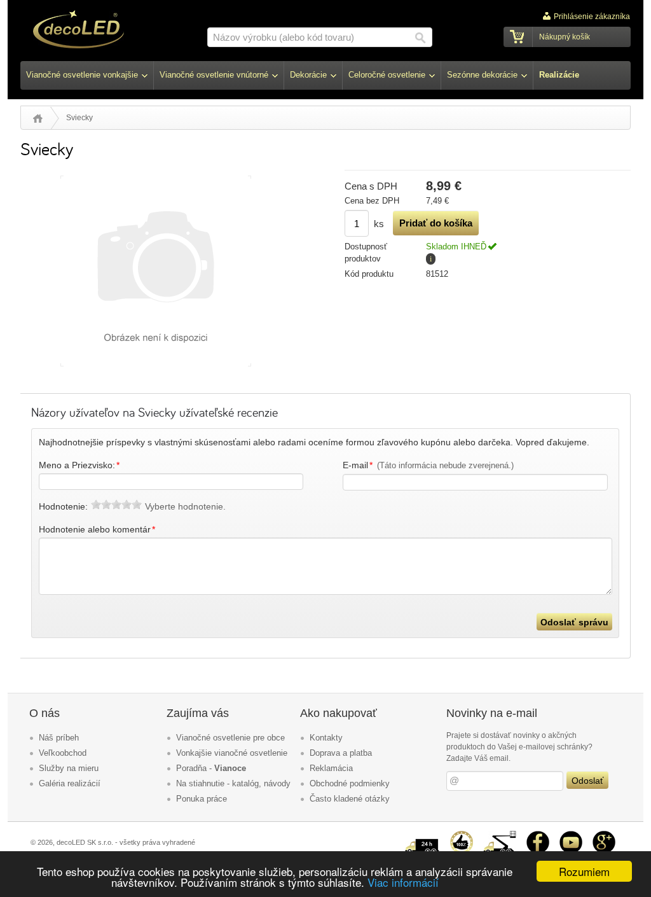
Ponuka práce (201, 798)
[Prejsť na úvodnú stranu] (78, 31)
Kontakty (326, 737)
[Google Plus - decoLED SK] (604, 836)
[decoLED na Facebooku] (537, 836)
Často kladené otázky (350, 798)
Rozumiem (584, 871)
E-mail (428, 465)
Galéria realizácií (69, 783)
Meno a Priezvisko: (79, 465)
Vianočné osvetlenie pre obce (230, 737)
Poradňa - (211, 768)
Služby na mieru (69, 768)
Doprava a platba (341, 753)
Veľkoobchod (62, 753)
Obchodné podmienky (350, 783)
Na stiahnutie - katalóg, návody (233, 783)
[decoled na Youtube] (570, 836)
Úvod (38, 118)
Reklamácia (331, 768)
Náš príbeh (59, 737)
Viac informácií (403, 882)
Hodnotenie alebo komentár (97, 529)
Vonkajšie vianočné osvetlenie (231, 753)
